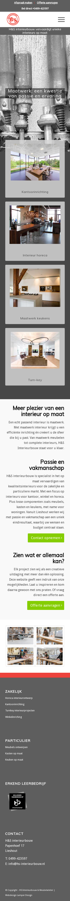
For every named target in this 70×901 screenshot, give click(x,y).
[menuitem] (23, 3)
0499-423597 (18, 858)
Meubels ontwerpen (16, 747)
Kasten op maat (14, 753)
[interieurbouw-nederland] (49, 656)
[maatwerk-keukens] (35, 288)
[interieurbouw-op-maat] (49, 636)
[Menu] (59, 19)
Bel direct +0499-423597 (35, 8)
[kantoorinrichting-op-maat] (35, 162)
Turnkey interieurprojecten (20, 710)
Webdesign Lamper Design (18, 895)
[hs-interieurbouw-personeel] (20, 656)
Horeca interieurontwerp (19, 698)
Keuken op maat (14, 759)
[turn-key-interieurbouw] (35, 350)
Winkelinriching (13, 716)
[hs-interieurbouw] (29, 19)
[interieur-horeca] (35, 224)
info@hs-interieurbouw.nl (26, 864)
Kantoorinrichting (14, 704)
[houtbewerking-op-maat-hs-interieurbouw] (20, 636)
